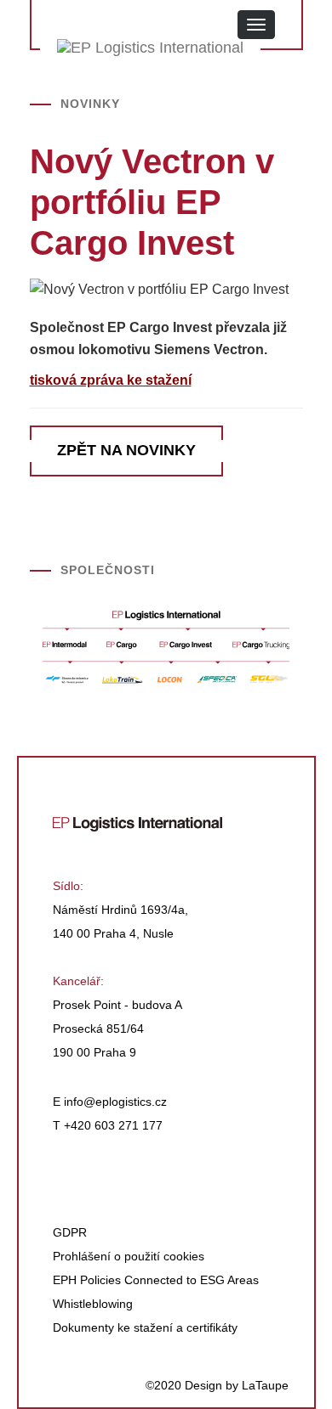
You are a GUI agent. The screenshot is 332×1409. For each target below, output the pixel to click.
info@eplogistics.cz (115, 1101)
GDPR (70, 1232)
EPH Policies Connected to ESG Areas (156, 1280)
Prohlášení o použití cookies (128, 1256)
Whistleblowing (93, 1303)
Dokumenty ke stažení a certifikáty (145, 1327)
